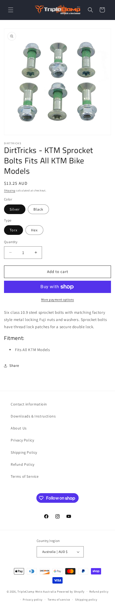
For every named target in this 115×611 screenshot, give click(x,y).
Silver (15, 209)
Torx (13, 230)
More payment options (57, 300)
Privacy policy (33, 599)
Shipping (9, 190)
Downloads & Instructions (33, 416)
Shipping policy (86, 599)
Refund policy (98, 591)
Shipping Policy (24, 452)
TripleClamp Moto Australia (36, 591)
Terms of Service (25, 476)
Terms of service (59, 599)
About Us (19, 428)
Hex (34, 230)
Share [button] (14, 365)
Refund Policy (22, 464)
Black (38, 209)
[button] (11, 10)
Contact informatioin (29, 404)
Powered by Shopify (71, 591)
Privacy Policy (22, 440)
